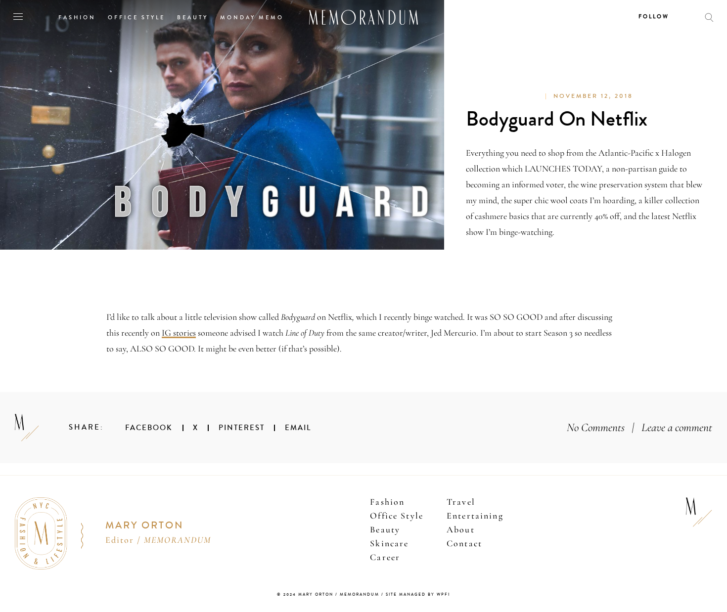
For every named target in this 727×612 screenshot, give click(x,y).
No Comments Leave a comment (639, 427)
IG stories (179, 332)
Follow (653, 16)
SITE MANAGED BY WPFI (418, 594)
